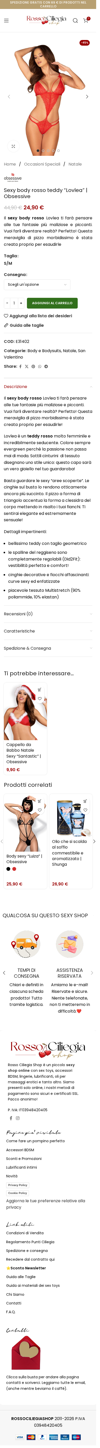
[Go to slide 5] (58, 150)
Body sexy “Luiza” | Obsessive (24, 859)
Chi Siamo (15, 1294)
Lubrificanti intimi (21, 1167)
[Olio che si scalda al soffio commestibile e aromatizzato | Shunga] (71, 815)
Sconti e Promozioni (24, 1158)
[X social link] (26, 366)
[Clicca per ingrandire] (13, 146)
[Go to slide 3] (48, 150)
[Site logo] (46, 20)
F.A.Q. (11, 1311)
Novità (11, 1176)
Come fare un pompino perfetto (35, 1141)
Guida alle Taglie (21, 1276)
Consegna (15, 275)
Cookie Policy (17, 1193)
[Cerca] (75, 20)
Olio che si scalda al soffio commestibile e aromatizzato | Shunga (69, 853)
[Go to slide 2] (43, 150)
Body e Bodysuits (44, 351)
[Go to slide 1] (38, 150)
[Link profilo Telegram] (46, 366)
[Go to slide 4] (53, 150)
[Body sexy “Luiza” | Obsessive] (25, 822)
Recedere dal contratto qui (30, 1259)
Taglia (10, 256)
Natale (75, 164)
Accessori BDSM (20, 1150)
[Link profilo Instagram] (17, 1118)
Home (10, 164)
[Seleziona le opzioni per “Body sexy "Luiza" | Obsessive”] (39, 801)
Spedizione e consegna (27, 1250)
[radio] (8, 263)
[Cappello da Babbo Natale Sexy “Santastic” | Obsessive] (25, 711)
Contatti (13, 1303)
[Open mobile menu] (6, 20)
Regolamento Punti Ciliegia (30, 1242)
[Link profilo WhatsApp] (40, 366)
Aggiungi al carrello (52, 303)
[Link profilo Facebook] (20, 366)
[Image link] (48, 1050)
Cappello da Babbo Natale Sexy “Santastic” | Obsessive (23, 753)
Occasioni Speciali (42, 164)
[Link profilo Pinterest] (33, 366)
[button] (9, 96)
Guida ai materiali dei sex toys (33, 1285)
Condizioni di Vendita (25, 1233)
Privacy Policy (17, 1185)
